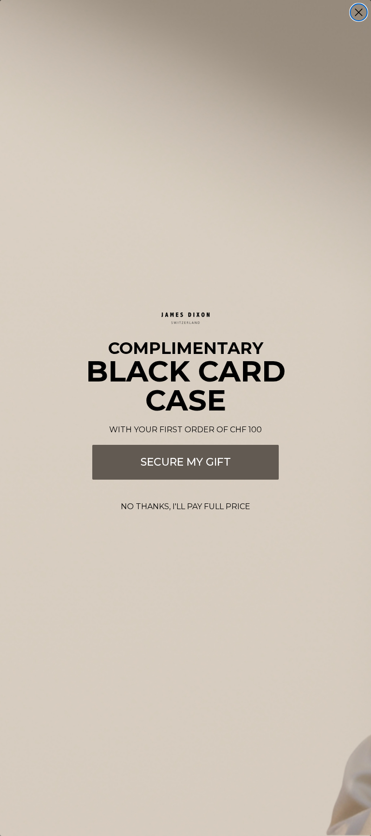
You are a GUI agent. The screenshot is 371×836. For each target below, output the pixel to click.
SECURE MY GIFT (186, 462)
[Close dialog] (358, 12)
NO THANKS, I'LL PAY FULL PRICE (185, 506)
